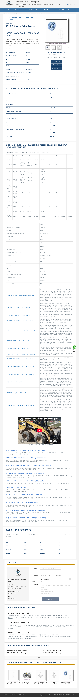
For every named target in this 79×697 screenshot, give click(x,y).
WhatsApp (56, 65)
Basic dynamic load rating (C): (15, 129)
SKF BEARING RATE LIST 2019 (19, 613)
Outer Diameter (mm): (12, 76)
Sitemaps (23, 694)
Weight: (8, 69)
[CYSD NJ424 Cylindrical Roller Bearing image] (56, 30)
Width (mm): (9, 66)
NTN (7, 546)
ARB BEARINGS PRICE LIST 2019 (56, 57)
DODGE (42, 554)
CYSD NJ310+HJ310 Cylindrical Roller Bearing (20, 295)
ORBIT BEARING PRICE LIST (18, 623)
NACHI (8, 554)
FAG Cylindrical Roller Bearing (66, 10)
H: (6, 62)
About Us (6, 694)
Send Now (50, 599)
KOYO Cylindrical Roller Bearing (50, 10)
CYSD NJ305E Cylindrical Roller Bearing (18, 315)
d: (6, 122)
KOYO (42, 550)
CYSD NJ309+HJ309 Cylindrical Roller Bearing (20, 359)
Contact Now (56, 61)
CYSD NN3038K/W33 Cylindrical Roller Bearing (20, 330)
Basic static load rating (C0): (15, 73)
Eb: (7, 125)
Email (35, 568)
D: (6, 59)
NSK (7, 542)
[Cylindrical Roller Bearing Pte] (9, 3)
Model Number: (10, 52)
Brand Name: (10, 49)
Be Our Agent (56, 69)
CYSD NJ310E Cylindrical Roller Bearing (18, 307)
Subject (35, 575)
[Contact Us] (75, 348)
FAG (41, 546)
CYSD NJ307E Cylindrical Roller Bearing (18, 341)
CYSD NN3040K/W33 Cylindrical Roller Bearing (20, 354)
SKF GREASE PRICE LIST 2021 (19, 633)
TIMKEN (8, 550)
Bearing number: (11, 79)
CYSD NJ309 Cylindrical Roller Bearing (18, 382)
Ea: (7, 133)
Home (9, 10)
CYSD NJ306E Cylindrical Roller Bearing (18, 348)
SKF (41, 542)
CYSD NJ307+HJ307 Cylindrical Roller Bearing (20, 374)
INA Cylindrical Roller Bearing (40, 15)
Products (9, 13)
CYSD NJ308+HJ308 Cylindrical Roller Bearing (20, 405)
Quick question (34, 580)
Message (35, 584)
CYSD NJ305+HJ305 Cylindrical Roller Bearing (20, 366)
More (39, 657)
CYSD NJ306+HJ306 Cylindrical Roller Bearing (20, 321)
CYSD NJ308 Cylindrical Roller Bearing (18, 393)
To (34, 572)
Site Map (18, 694)
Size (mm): (9, 136)
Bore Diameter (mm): (12, 56)
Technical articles (34, 10)
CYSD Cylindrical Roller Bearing (20, 13)
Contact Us (12, 694)
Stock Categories (20, 10)
